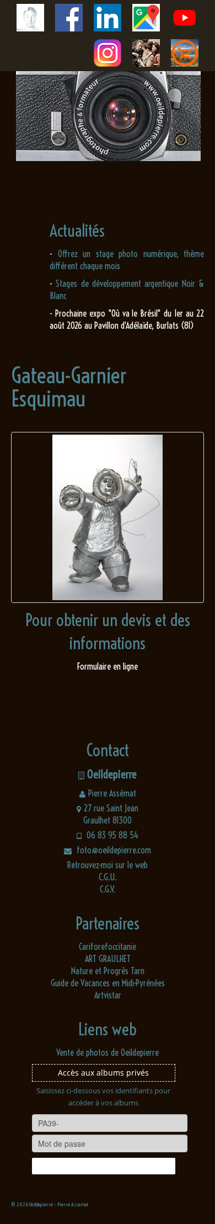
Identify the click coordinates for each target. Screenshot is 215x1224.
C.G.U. (108, 877)
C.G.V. (107, 889)
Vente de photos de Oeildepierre (107, 1052)
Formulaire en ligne (107, 666)
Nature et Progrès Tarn (107, 970)
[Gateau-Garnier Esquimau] (107, 517)
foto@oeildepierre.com (112, 850)
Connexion (103, 1166)
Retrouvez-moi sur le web (107, 864)
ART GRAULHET (108, 958)
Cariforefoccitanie (107, 946)
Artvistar (107, 995)
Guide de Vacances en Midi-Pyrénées (108, 982)
